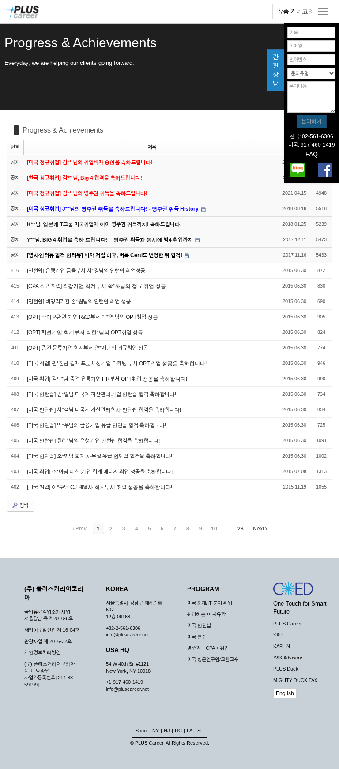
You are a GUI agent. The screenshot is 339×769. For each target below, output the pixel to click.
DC (178, 730)
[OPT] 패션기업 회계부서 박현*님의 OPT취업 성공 (85, 333)
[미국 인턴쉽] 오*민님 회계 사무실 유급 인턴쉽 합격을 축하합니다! (99, 456)
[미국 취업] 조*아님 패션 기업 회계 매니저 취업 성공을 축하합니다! (100, 472)
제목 (151, 147)
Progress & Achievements (63, 130)
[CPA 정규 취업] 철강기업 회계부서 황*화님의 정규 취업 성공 (96, 286)
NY (155, 730)
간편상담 (276, 70)
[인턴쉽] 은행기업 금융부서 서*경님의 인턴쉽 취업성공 (86, 271)
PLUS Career (287, 623)
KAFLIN (281, 646)
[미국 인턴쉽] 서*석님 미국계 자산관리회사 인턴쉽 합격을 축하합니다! (104, 410)
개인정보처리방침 (42, 652)
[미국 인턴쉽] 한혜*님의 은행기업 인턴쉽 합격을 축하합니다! (93, 441)
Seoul (141, 730)
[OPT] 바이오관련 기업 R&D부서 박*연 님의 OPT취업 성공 (92, 317)
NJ (167, 730)
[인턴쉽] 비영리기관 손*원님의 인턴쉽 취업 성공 (79, 302)
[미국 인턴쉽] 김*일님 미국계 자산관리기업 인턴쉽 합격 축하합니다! (101, 394)
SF (200, 730)
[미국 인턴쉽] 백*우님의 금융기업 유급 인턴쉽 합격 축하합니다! (96, 425)
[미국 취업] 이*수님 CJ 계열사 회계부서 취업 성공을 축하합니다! (99, 487)
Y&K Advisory (287, 657)
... (227, 528)
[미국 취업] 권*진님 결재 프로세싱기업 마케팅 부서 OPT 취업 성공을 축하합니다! (117, 363)
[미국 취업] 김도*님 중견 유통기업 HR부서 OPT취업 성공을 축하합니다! (107, 379)
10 (214, 528)
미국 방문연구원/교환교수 (212, 659)
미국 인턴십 (199, 625)
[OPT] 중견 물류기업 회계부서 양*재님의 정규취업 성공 (87, 348)
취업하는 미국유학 (206, 614)
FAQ (311, 154)
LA (189, 730)
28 (240, 528)
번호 (15, 147)
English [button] (285, 693)
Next (259, 528)
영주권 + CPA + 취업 (208, 648)
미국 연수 (196, 637)
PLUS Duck (285, 668)
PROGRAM (203, 588)
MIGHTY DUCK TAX (295, 680)
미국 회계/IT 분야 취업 (209, 603)
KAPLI (279, 634)
